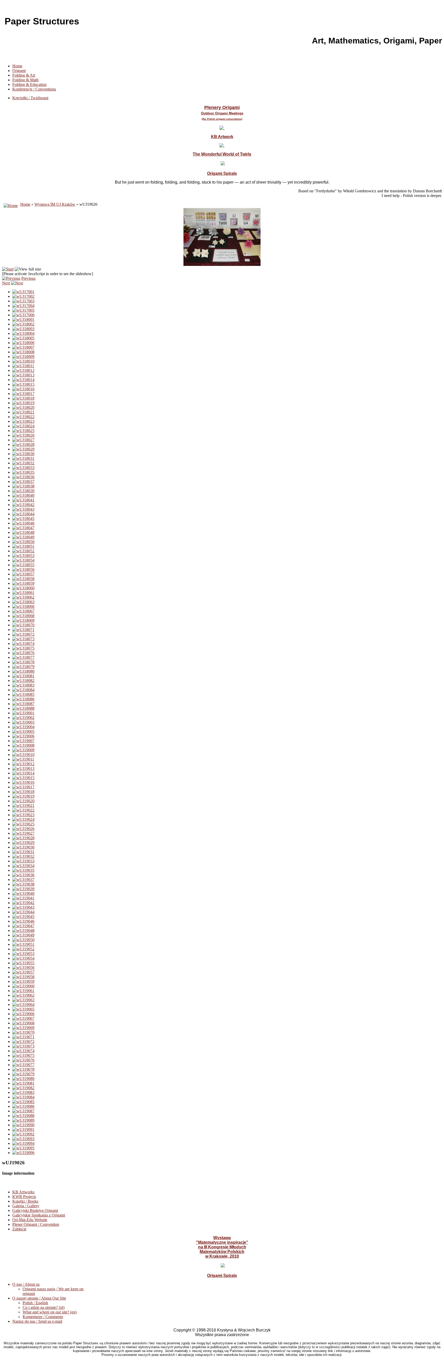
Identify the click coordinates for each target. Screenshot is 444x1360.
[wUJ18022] (23, 417)
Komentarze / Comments (43, 1316)
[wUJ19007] (23, 740)
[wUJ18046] (23, 523)
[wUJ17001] (23, 292)
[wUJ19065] (23, 1009)
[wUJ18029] (23, 449)
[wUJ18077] (23, 657)
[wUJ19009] (23, 750)
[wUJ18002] (23, 324)
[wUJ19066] (23, 1014)
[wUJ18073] (23, 639)
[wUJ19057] (23, 972)
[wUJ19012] (23, 764)
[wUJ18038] (23, 486)
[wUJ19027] (23, 833)
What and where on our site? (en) (50, 1312)
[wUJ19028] (23, 838)
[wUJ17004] (23, 305)
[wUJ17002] (23, 296)
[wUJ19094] (23, 1143)
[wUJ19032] (23, 856)
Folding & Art (23, 75)
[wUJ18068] (23, 616)
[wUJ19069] (23, 1027)
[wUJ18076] (23, 653)
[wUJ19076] (23, 1060)
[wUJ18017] (23, 393)
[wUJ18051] (23, 546)
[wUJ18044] (23, 514)
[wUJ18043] (23, 509)
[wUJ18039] (23, 491)
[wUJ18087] (23, 703)
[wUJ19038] (23, 884)
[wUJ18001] (23, 319)
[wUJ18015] (23, 384)
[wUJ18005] (23, 338)
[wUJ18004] (23, 333)
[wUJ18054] (23, 560)
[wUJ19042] (23, 902)
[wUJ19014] (23, 773)
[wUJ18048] (23, 532)
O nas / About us (26, 1284)
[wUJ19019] (23, 796)
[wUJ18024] (23, 426)
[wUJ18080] (23, 671)
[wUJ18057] (23, 574)
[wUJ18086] (23, 699)
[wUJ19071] (23, 1037)
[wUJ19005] (23, 731)
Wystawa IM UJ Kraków (54, 204)
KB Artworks (23, 1192)
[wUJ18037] (23, 481)
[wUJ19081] (23, 1083)
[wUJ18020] (23, 407)
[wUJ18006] (23, 342)
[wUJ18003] (23, 329)
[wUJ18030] (23, 454)
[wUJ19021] (23, 805)
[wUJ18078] (23, 662)
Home (17, 66)
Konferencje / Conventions (34, 89)
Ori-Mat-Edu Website (29, 1220)
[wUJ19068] (23, 1023)
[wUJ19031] (23, 852)
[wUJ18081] (23, 676)
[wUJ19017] (23, 787)
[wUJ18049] (23, 537)
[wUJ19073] (23, 1046)
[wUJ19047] (23, 926)
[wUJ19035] (23, 870)
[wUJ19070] (23, 1032)
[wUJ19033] (23, 861)
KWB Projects (24, 1196)
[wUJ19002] (23, 717)
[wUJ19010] (23, 754)
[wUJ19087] (23, 1111)
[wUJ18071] (23, 629)
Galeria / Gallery (25, 1206)
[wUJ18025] (23, 430)
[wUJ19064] (23, 1004)
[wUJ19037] (23, 879)
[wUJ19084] (23, 1097)
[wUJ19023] (23, 815)
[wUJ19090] (23, 1125)
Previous (28, 278)
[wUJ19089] (23, 1120)
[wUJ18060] (23, 588)
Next (6, 283)
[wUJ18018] (23, 398)
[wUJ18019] (23, 403)
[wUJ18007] (23, 347)
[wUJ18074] (23, 643)
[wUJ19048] (23, 930)
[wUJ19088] (23, 1115)
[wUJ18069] (23, 620)
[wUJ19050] (23, 940)
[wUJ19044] (23, 912)
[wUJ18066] (23, 606)
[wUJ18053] (23, 555)
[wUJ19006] (23, 736)
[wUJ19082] (23, 1088)
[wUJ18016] (23, 389)
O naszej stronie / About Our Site (39, 1298)
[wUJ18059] (23, 583)
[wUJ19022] (23, 810)
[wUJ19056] (23, 967)
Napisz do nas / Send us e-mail (37, 1321)
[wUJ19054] (23, 958)
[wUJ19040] (23, 893)
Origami (19, 70)
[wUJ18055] (23, 565)
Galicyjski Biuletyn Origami (35, 1210)
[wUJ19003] (23, 722)
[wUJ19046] (23, 921)
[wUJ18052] (23, 551)
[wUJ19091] (23, 1129)
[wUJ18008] (23, 352)
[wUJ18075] (23, 648)
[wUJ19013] (23, 768)
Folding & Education (29, 84)
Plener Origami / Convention (35, 1224)
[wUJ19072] (23, 1041)
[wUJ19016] (23, 782)
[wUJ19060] (23, 986)
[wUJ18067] (23, 611)
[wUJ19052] (23, 949)
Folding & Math (25, 80)
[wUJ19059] (23, 981)
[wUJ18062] (23, 597)
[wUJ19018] (23, 791)
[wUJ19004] (23, 727)
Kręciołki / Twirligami (30, 98)
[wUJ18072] (23, 634)
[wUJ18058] (23, 579)
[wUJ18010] (23, 361)
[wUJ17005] (23, 310)
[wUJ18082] (23, 680)
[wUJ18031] (23, 458)
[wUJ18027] (23, 440)
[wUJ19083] (23, 1092)
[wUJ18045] (23, 518)
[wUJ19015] (23, 778)
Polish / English (35, 1303)
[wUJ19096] (23, 1152)
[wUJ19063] (23, 1000)
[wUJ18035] (23, 472)
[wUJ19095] (23, 1148)
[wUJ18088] (23, 708)
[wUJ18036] (23, 477)
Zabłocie (19, 1229)
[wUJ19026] (23, 828)
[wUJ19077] (23, 1064)
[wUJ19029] (23, 842)
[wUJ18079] (23, 666)
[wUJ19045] (23, 916)
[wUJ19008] (23, 745)
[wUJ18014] (23, 379)
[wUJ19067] (23, 1018)
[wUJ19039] (23, 889)
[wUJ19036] (23, 875)
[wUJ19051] (23, 944)
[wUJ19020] (23, 801)
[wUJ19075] (23, 1055)
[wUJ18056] (23, 569)
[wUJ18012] (23, 370)
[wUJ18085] (23, 694)
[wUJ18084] (23, 690)
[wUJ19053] (23, 953)
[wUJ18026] (23, 435)
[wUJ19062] (23, 995)
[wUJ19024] (23, 819)
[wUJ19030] (23, 847)
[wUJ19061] (23, 990)
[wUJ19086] (23, 1106)
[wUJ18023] (23, 421)
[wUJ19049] (23, 935)
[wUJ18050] (23, 541)
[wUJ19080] (23, 1078)
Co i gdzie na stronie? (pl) (43, 1307)
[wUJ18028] (23, 444)
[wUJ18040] (23, 495)
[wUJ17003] (23, 301)
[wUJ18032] (23, 463)
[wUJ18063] (23, 602)
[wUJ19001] (23, 713)
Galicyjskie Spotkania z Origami (38, 1215)
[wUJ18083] (23, 685)
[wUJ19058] (23, 977)
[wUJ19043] (23, 907)
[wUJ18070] (23, 625)
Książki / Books (25, 1201)
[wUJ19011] (23, 759)
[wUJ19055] (23, 963)
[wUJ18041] (23, 500)
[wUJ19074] (23, 1051)
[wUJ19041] (23, 898)
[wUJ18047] (23, 528)
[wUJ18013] (23, 375)
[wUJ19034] (23, 865)
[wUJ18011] (23, 366)
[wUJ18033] (23, 467)
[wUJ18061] (23, 592)
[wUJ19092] (23, 1134)
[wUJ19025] (23, 824)
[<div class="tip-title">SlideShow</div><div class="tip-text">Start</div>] (8, 269)
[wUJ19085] (23, 1102)
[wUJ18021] (23, 412)
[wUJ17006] (23, 315)
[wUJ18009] (23, 356)
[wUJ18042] (23, 504)
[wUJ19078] (23, 1069)
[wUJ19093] (23, 1139)
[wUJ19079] (23, 1074)
